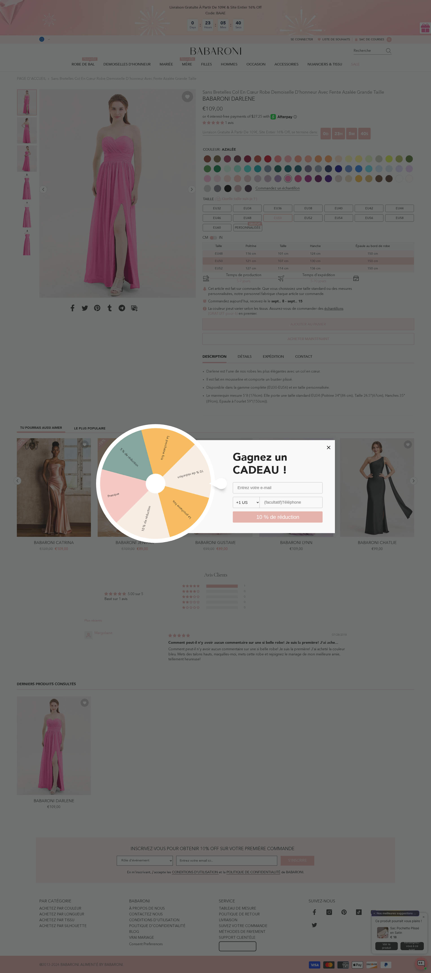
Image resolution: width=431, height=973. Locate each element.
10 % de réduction (277, 517)
